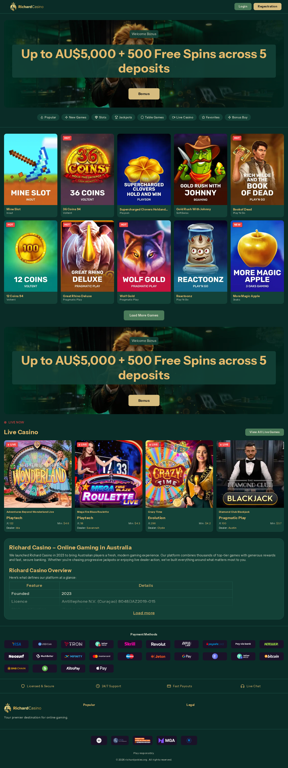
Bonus (144, 93)
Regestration (267, 6)
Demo (33, 173)
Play (33, 165)
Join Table (40, 474)
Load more (144, 612)
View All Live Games (265, 432)
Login (243, 6)
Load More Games (144, 315)
